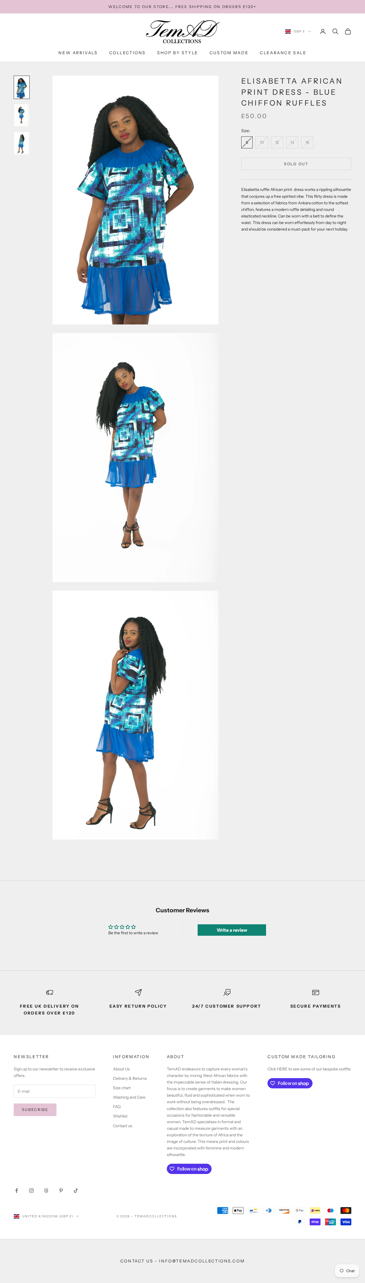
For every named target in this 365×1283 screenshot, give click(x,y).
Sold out (296, 164)
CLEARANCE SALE (283, 52)
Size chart (122, 1087)
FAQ (117, 1106)
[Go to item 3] (22, 143)
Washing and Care (129, 1097)
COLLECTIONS (127, 52)
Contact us (122, 1125)
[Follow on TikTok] (76, 1190)
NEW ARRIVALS (78, 52)
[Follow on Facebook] (16, 1190)
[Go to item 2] (22, 115)
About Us (121, 1069)
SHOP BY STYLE (177, 52)
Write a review (232, 930)
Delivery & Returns (130, 1078)
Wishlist (120, 1116)
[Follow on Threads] (46, 1190)
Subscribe (35, 1109)
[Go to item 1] (22, 87)
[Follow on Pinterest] (61, 1190)
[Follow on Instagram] (31, 1190)
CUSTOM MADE (229, 52)
